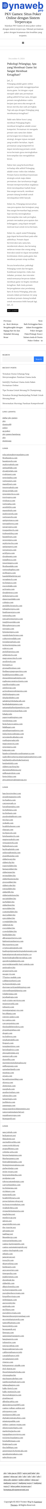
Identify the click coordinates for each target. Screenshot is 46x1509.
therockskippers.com (11, 1395)
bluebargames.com (10, 1158)
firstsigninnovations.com (13, 1165)
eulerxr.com (7, 648)
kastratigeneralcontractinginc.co (16, 954)
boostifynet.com (9, 536)
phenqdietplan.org (10, 1053)
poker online (24, 1480)
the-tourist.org (9, 1227)
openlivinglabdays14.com (13, 961)
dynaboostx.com (9, 556)
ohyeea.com (7, 1082)
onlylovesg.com (9, 688)
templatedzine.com (10, 1046)
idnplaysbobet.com (10, 697)
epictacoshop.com (10, 1345)
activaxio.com (8, 589)
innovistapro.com (10, 563)
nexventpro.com (9, 540)
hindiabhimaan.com (11, 1441)
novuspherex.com (10, 523)
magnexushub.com (10, 839)
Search (6, 355)
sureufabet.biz (8, 908)
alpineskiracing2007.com (13, 1405)
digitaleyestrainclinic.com (13, 1418)
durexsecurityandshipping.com (16, 987)
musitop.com (8, 1072)
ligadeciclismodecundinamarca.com (18, 753)
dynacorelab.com (9, 490)
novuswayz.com (9, 550)
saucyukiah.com (9, 1132)
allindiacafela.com (10, 1401)
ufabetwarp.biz (9, 859)
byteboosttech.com (10, 836)
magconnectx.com (10, 743)
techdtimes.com (9, 810)
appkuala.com (8, 1306)
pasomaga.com (8, 1105)
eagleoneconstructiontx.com (15, 681)
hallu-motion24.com (11, 1391)
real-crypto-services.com (13, 1000)
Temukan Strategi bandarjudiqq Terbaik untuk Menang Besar (22, 397)
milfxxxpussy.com (10, 1066)
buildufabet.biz (9, 934)
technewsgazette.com (12, 1290)
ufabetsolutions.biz (10, 895)
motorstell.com (9, 1194)
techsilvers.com (9, 1036)
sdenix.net (7, 1221)
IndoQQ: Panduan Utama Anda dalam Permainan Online (18, 383)
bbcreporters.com (10, 944)
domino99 (6, 424)
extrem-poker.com (10, 1017)
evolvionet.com (9, 474)
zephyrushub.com (10, 464)
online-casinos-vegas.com (13, 1424)
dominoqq (6, 441)
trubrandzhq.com (10, 533)
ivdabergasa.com (9, 994)
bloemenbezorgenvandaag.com (16, 1316)
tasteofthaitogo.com (11, 1322)
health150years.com (11, 1198)
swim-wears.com (9, 1171)
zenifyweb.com (9, 661)
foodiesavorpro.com (11, 612)
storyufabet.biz (8, 915)
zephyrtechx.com (10, 543)
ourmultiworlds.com (11, 1142)
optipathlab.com (9, 467)
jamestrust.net (8, 1257)
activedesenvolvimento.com (14, 691)
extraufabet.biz (9, 888)
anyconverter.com (10, 1270)
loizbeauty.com (9, 1267)
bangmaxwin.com (10, 1339)
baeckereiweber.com (11, 793)
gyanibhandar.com (10, 856)
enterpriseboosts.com (12, 1240)
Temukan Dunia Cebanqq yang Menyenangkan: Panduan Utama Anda (19, 375)
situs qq (13, 1476)
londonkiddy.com (10, 763)
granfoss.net (7, 1398)
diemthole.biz (8, 1280)
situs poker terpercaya (21, 1486)
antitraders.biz (8, 967)
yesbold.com (7, 823)
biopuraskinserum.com (12, 1349)
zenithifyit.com (9, 507)
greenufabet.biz (9, 882)
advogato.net (8, 1230)
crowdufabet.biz (9, 931)
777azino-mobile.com (11, 977)
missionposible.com (11, 1421)
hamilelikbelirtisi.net (11, 576)
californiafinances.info (12, 1352)
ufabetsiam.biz (8, 872)
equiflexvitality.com (11, 684)
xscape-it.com (8, 974)
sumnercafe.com (9, 1056)
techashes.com (9, 800)
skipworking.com (10, 1263)
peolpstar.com (8, 1178)
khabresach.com (9, 1444)
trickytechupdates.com (12, 1437)
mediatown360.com (11, 1414)
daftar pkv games (9, 418)
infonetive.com (9, 1342)
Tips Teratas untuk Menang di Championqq (21, 390)
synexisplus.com (9, 477)
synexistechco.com (10, 494)
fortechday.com (9, 776)
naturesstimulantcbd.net (13, 1112)
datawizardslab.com (11, 599)
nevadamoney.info (10, 1359)
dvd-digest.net (9, 1368)
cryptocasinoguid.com (12, 948)
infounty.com (8, 1007)
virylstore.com (8, 1191)
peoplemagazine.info (11, 796)
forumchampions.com (12, 1155)
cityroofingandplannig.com (14, 990)
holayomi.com (8, 750)
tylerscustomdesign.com (13, 1181)
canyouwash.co (9, 803)
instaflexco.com (9, 559)
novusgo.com (8, 628)
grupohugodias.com (11, 1030)
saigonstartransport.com (13, 1336)
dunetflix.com (8, 1059)
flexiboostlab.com (10, 566)
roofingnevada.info (10, 740)
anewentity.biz (8, 1303)
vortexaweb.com (9, 517)
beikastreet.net (9, 1135)
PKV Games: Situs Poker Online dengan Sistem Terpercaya (23, 18)
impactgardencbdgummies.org (16, 1108)
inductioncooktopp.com (13, 734)
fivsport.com (7, 1043)
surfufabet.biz (8, 902)
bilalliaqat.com (8, 727)
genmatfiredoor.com (11, 668)
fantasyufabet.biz (9, 869)
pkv (4, 421)
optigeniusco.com (10, 520)
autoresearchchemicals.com (14, 1451)
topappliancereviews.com (13, 1434)
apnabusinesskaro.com (12, 1454)
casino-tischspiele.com (12, 1250)
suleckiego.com (9, 1457)
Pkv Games (13, 310)
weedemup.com (9, 720)
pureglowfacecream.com (13, 1293)
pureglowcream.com (11, 1313)
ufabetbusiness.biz (10, 879)
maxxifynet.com (9, 484)
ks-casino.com (8, 1020)
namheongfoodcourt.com (13, 1382)
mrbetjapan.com (9, 1299)
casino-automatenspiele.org (14, 1247)
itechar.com (7, 819)
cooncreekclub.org (10, 1145)
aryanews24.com (9, 971)
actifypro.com (8, 553)
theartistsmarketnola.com (13, 1372)
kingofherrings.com (11, 1296)
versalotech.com (9, 579)
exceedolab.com (9, 586)
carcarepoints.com (10, 1023)
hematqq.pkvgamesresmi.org (16, 1489)
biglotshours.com (10, 846)
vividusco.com (8, 500)
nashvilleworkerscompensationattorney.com (21, 756)
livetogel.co (7, 665)
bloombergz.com (9, 1237)
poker (5, 427)
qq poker (6, 431)
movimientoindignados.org (14, 1063)
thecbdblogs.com (9, 1447)
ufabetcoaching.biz (10, 766)
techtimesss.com (9, 1188)
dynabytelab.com (9, 471)
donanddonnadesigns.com (14, 678)
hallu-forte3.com (9, 1388)
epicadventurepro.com (12, 619)
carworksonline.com (11, 1185)
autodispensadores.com (12, 730)
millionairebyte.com (11, 773)
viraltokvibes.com (10, 1207)
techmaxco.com (9, 582)
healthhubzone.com (11, 826)
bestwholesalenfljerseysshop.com (17, 957)
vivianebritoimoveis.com (13, 1211)
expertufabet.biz (9, 865)
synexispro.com (9, 747)
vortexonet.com (9, 481)
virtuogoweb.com (10, 842)
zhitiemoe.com (9, 1086)
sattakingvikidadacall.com (13, 701)
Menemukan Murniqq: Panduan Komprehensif (22, 403)
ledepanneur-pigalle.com (13, 1365)
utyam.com (7, 1076)
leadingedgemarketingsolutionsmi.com (19, 951)
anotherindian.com (10, 1092)
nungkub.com (8, 1089)
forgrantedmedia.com (12, 1175)
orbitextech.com (9, 655)
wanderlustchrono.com (12, 635)
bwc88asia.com (9, 1013)
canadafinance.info (10, 1355)
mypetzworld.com (10, 1003)
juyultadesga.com (10, 997)
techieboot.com (9, 813)
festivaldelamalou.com (12, 1162)
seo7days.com (8, 1309)
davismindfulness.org (11, 770)
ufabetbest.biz (8, 905)
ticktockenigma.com (11, 645)
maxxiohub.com (9, 510)
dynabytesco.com (10, 592)
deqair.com (7, 1033)
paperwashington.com (12, 717)
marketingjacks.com (11, 1431)
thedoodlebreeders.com (13, 1026)
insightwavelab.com (11, 622)
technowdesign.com (11, 984)
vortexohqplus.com (10, 569)
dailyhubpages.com (10, 694)
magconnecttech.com (12, 658)
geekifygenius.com (10, 651)
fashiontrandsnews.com (12, 941)
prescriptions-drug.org (12, 1201)
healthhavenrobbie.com (12, 674)
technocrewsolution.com (13, 1204)
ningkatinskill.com (10, 1040)
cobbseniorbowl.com (11, 980)
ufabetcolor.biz (8, 885)
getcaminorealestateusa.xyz (14, 779)
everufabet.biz (8, 928)
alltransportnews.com (11, 938)
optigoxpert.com (9, 546)
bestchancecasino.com (12, 724)
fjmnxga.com (8, 1332)
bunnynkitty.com (9, 1326)
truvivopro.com (9, 497)
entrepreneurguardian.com (14, 711)
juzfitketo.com (8, 1102)
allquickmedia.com (10, 1286)
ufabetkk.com (8, 1283)
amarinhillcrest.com (11, 1224)
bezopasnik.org (9, 1329)
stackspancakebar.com (12, 1378)
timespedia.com (9, 1273)
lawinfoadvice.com (10, 1049)
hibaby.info (7, 714)
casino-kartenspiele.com (13, 1244)
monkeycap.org (9, 1217)
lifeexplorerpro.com (11, 625)
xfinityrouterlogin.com (12, 1428)
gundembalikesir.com (11, 816)
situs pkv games (10, 1480)
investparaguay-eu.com (12, 1010)
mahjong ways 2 (10, 1483)
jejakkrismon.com (10, 1276)
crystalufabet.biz (9, 921)
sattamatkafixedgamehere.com (15, 707)
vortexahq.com (8, 504)
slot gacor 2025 (14, 1473)
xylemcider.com (9, 1095)
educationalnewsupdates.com (15, 454)
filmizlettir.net (8, 1139)
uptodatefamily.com (11, 1069)
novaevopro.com (9, 527)
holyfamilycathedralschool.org (15, 760)
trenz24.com (8, 1260)
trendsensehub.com (11, 642)
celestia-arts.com (10, 1152)
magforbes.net (8, 1214)
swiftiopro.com (9, 573)
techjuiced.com (9, 833)
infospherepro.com (10, 609)
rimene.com (7, 1362)
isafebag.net (7, 1234)
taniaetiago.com (9, 1099)
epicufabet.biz (8, 918)
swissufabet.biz (9, 875)
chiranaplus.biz (9, 1375)
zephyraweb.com (9, 513)
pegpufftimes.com (10, 1148)
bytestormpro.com (10, 632)
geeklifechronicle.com (12, 605)
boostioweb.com (9, 461)
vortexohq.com (9, 615)
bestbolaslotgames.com (12, 704)
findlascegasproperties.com (14, 671)
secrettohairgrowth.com (13, 1319)
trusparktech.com (10, 530)
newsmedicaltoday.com (12, 737)
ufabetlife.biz (8, 892)
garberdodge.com (10, 1168)
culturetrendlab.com (11, 638)
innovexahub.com (10, 487)
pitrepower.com (9, 1411)
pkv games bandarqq (11, 434)
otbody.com (7, 1253)
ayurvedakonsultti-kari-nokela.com (18, 964)
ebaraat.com (7, 829)
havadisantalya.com (10, 806)
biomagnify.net (8, 1118)
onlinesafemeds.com (11, 852)
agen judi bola (29, 1473)
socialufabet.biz (9, 898)
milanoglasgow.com (10, 1385)
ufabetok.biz (7, 925)
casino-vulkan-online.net (13, 1408)
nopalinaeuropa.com (11, 1115)
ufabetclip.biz (8, 862)
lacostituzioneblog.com (12, 1079)
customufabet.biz (10, 911)
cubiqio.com (7, 602)
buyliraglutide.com (10, 849)
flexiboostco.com (9, 458)
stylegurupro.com (10, 596)
